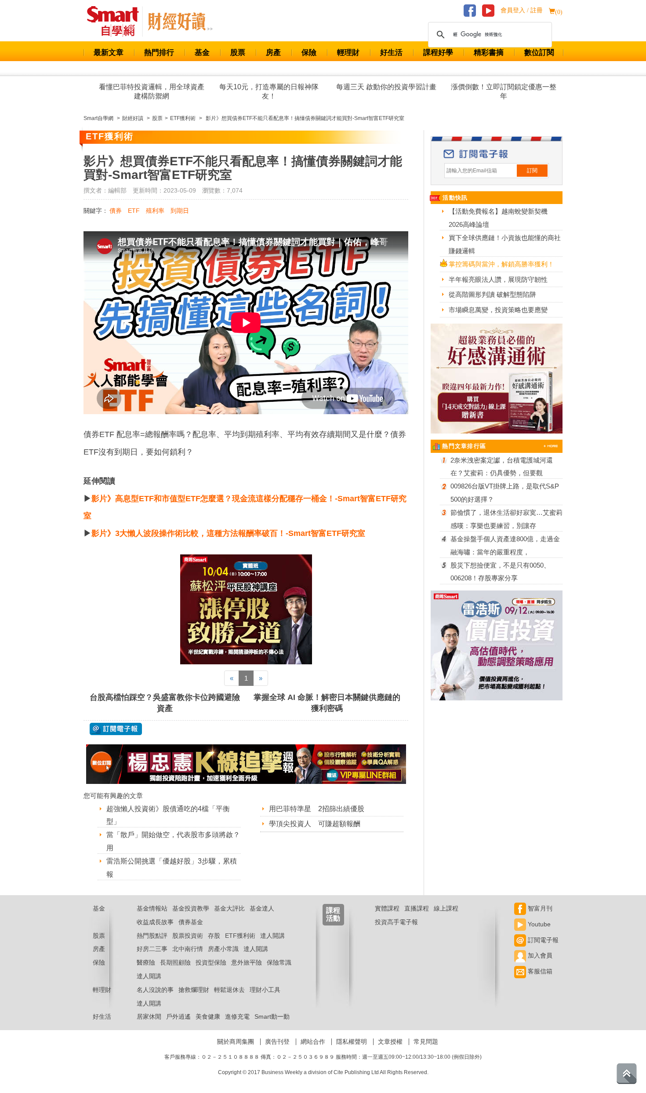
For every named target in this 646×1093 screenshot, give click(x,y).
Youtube (538, 924)
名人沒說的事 (155, 989)
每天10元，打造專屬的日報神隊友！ (269, 91)
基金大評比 (229, 908)
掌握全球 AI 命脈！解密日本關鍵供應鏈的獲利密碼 (327, 703)
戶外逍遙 (178, 1016)
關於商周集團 (235, 1041)
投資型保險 (211, 962)
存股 (214, 935)
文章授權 (390, 1041)
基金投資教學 (190, 908)
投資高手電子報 (396, 921)
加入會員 (539, 955)
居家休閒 (149, 1016)
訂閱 (532, 171)
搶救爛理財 (193, 989)
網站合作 (313, 1041)
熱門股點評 (152, 935)
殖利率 (155, 210)
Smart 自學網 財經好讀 (180, 21)
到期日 (180, 210)
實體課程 (387, 908)
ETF (134, 210)
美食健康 (208, 1016)
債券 (115, 210)
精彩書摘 (489, 52)
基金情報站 (152, 908)
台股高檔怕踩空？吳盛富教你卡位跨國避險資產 (165, 703)
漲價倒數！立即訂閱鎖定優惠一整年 (503, 91)
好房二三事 (152, 948)
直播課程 (416, 908)
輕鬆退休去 (229, 989)
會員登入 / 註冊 (522, 10)
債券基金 (190, 921)
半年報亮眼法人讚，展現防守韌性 (498, 279)
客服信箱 (539, 971)
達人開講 (272, 935)
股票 (237, 52)
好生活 (391, 52)
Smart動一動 (272, 1016)
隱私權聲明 (351, 1041)
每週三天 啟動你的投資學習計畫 (386, 87)
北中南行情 (187, 948)
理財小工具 (265, 989)
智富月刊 (539, 908)
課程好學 (438, 52)
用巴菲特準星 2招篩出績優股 (316, 808)
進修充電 (237, 1016)
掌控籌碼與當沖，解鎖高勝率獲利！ (501, 264)
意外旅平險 (246, 962)
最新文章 (108, 52)
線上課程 (446, 908)
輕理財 (348, 52)
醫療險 (146, 962)
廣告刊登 (277, 1041)
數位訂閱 (539, 52)
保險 (308, 52)
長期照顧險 (175, 962)
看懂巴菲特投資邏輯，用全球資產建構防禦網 (151, 91)
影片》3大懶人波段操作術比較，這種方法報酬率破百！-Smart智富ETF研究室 (228, 533)
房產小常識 (223, 948)
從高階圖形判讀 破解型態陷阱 (492, 294)
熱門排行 (159, 52)
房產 (273, 52)
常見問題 (426, 1041)
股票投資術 (187, 935)
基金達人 (262, 908)
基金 (202, 52)
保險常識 (279, 962)
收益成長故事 (155, 921)
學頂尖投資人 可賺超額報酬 (314, 823)
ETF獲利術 (240, 935)
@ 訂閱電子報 (116, 729)
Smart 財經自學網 (116, 21)
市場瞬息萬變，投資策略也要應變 (498, 309)
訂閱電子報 (542, 940)
